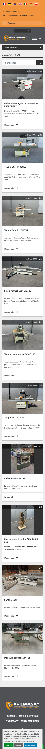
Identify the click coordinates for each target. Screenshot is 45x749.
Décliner (19, 745)
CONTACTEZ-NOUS (29, 721)
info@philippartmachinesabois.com (20, 15)
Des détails (9, 124)
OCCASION (12, 716)
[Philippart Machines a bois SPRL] (22, 705)
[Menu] (34, 38)
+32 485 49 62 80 (13, 11)
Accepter (9, 745)
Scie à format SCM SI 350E (17, 290)
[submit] (39, 62)
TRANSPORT (12, 721)
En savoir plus (30, 745)
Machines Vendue (28, 716)
